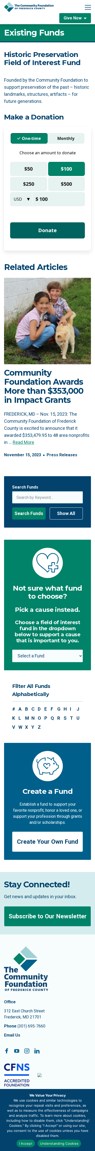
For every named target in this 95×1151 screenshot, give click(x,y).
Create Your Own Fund (47, 841)
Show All (66, 513)
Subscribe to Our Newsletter (48, 916)
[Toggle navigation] (88, 7)
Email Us (12, 1035)
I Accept (25, 1143)
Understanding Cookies (59, 1143)
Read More (23, 442)
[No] (88, 1120)
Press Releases (62, 454)
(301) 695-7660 (31, 1026)
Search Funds (25, 487)
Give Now (73, 18)
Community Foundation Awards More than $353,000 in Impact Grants (44, 386)
